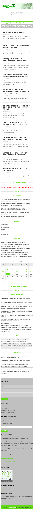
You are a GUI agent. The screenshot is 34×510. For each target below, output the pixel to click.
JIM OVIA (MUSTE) (5, 323)
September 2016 (5, 227)
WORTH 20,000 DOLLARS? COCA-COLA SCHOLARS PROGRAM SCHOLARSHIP (15, 154)
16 (31, 272)
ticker (2, 339)
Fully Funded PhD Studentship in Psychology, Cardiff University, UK (15, 123)
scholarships (8, 339)
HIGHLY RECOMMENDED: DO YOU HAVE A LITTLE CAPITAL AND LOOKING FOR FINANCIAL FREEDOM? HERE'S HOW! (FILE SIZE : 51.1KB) (17, 186)
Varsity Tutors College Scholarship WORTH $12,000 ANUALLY (16, 46)
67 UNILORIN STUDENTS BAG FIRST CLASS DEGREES (13, 242)
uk (14, 339)
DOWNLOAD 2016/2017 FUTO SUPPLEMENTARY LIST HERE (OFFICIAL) (16, 256)
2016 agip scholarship (25, 343)
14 (21, 272)
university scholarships (22, 339)
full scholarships (5, 341)
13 (17, 272)
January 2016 (4, 232)
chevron (3, 348)
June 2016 (3, 229)
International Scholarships (19, 341)
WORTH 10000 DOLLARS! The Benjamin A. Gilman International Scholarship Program (16, 107)
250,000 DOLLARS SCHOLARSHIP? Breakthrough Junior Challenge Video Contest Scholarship (17, 91)
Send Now (4, 399)
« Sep (2, 281)
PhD (23, 348)
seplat (30, 346)
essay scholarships (6, 346)
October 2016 (4, 224)
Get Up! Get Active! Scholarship (14, 32)
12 (12, 272)
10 (3, 272)
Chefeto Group (12, 507)
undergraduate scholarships (19, 346)
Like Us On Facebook (7, 458)
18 (7, 274)
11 (7, 272)
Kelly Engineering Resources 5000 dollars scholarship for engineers (15, 75)
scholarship (4, 343)
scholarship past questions (14, 348)
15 (26, 272)
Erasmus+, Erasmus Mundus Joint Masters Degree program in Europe (15, 139)
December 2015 (4, 234)
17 (3, 274)
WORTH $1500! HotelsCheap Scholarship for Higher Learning (14, 60)
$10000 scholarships (14, 343)
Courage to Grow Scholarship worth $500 (12, 216)
